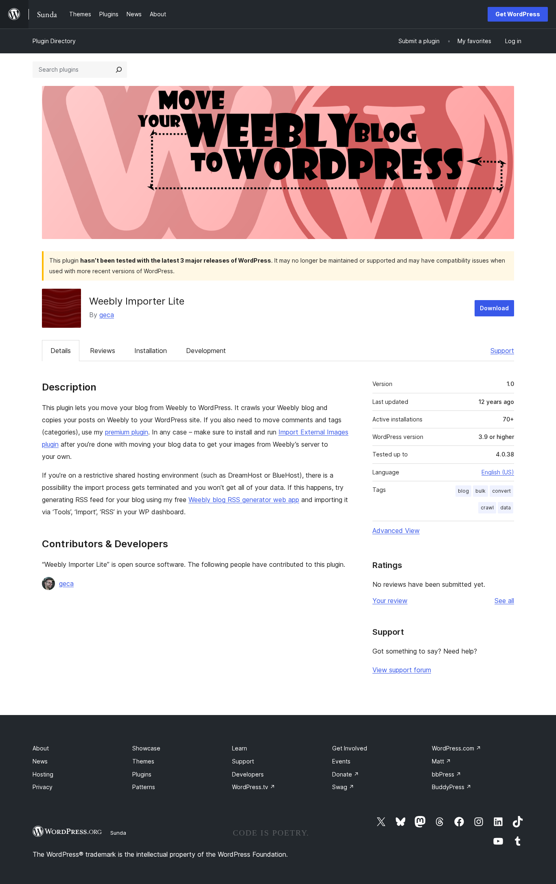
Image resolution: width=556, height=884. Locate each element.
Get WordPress (517, 14)
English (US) (498, 472)
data (505, 508)
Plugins (141, 774)
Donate (345, 774)
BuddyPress (451, 786)
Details (60, 351)
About (41, 748)
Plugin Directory (54, 40)
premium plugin (126, 432)
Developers (248, 774)
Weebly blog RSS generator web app (243, 500)
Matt (441, 761)
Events (341, 761)
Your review (389, 601)
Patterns (143, 786)
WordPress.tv (253, 786)
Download (494, 308)
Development (206, 351)
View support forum (401, 670)
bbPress (446, 774)
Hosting (43, 774)
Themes (143, 761)
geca (106, 315)
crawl (487, 508)
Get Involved (349, 748)
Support (502, 351)
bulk (480, 491)
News (40, 761)
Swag (343, 786)
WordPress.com (456, 748)
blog (463, 491)
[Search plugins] (119, 69)
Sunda (118, 832)
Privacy (43, 786)
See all (504, 601)
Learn (239, 748)
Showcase (146, 748)
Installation (150, 351)
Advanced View (396, 530)
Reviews (102, 351)
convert (501, 491)
